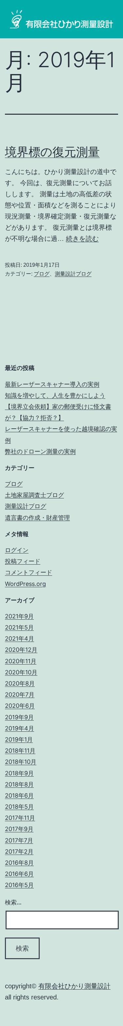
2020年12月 (21, 649)
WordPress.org (25, 583)
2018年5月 (19, 806)
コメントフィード (28, 572)
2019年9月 (19, 717)
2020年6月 (20, 705)
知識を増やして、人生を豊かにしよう (55, 395)
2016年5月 (19, 884)
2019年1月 (19, 739)
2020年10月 (21, 672)
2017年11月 (20, 817)
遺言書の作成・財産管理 (37, 517)
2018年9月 (19, 773)
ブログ (42, 274)
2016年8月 (19, 862)
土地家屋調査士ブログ (34, 495)
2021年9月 (19, 616)
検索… (13, 902)
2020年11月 (20, 661)
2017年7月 (19, 840)
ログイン (17, 550)
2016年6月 (19, 873)
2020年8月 (20, 683)
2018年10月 (20, 761)
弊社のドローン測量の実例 (40, 451)
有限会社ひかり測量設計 (74, 986)
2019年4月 (19, 728)
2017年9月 (19, 828)
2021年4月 (19, 638)
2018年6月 (19, 795)
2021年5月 (19, 627)
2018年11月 (20, 750)
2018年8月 (19, 784)
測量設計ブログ (73, 274)
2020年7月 (19, 694)
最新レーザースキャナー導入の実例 (52, 384)
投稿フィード (22, 561)
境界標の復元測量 (52, 152)
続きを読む (82, 238)
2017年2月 (19, 851)
